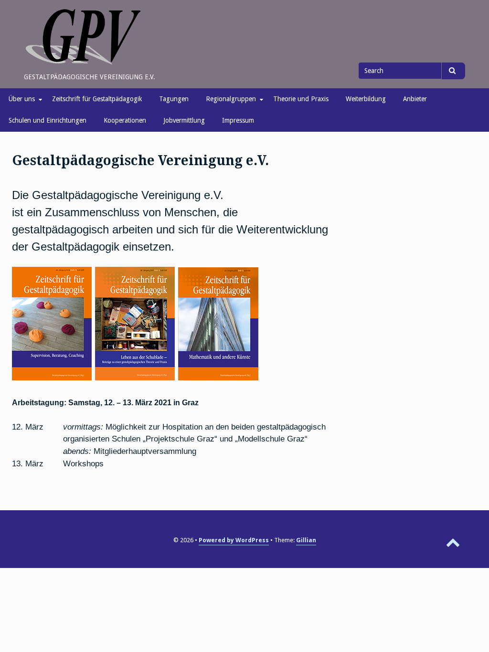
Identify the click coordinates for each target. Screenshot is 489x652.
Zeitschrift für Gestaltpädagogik (97, 99)
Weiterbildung (366, 99)
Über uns (22, 99)
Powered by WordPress (234, 540)
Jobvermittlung (184, 120)
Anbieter (415, 99)
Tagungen (174, 99)
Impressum (238, 120)
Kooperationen (125, 120)
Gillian (306, 540)
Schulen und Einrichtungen (47, 120)
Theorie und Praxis (301, 99)
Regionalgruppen (231, 99)
